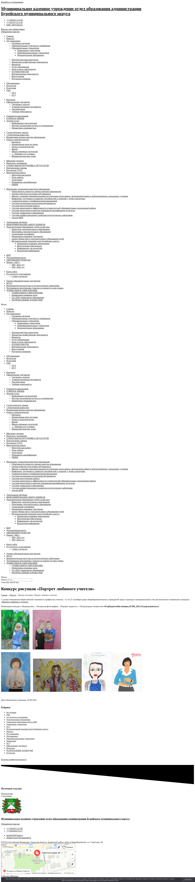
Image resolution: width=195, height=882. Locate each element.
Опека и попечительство (17, 139)
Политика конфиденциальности (14, 760)
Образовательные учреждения (25, 48)
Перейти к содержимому (12, 2)
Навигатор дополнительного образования (31, 229)
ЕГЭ (14, 95)
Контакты (10, 100)
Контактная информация (28, 251)
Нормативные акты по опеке (25, 144)
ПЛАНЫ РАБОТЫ (20, 72)
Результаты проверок (21, 79)
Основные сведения (21, 43)
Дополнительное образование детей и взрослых (28, 227)
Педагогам (11, 86)
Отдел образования (20, 67)
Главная (10, 36)
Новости (10, 38)
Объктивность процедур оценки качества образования (36, 191)
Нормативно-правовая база (24, 128)
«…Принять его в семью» (23, 154)
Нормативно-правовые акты (24, 295)
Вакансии (16, 64)
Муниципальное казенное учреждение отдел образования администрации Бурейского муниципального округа (65, 818)
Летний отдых (12, 121)
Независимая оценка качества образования (25, 137)
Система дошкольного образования (28, 213)
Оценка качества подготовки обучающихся (31, 194)
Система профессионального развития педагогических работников (42, 215)
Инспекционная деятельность (25, 74)
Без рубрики (11, 712)
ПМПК (15, 184)
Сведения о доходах (21, 104)
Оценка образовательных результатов (23, 281)
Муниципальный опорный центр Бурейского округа (35, 241)
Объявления (11, 741)
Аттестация (17, 180)
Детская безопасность (16, 257)
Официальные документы (18, 102)
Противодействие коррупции (25, 60)
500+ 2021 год (18, 265)
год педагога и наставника (17, 717)
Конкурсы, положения (16, 163)
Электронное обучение (16, 222)
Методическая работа (16, 173)
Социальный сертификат (23, 234)
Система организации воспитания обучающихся (34, 203)
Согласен (188, 879)
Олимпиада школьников (17, 116)
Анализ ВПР (17, 218)
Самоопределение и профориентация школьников (34, 201)
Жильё (15, 149)
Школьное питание (15, 161)
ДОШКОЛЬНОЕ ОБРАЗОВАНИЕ (22, 290)
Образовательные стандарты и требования (31, 46)
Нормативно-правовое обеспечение (33, 243)
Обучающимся (13, 83)
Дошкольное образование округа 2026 (21, 722)
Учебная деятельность (22, 111)
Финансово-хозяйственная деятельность (30, 62)
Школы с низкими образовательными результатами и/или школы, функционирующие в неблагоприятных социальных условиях (70, 196)
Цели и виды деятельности (24, 69)
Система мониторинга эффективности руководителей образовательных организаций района (54, 208)
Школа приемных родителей (25, 151)
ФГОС (9, 283)
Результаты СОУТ (14, 170)
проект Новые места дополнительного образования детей (38, 239)
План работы (17, 177)
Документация (18, 109)
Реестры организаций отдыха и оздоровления (32, 125)
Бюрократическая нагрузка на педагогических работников (32, 286)
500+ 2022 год (18, 267)
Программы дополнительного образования (31, 232)
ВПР (8, 255)
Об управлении (13, 41)
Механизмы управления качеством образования (28, 189)
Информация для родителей (24, 123)
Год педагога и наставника (18, 274)
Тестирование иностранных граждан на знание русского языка (34, 288)
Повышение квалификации (24, 182)
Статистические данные (17, 132)
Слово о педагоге (19, 276)
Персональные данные (16, 168)
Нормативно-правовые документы (27, 236)
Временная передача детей (24, 156)
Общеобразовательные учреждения (33, 53)
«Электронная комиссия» (17, 135)
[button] (97, 304)
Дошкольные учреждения (28, 50)
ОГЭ (14, 93)
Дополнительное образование (30, 55)
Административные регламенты (26, 107)
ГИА (8, 90)
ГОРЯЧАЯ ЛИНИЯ (15, 118)
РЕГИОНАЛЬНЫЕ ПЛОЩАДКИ (27, 300)
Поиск (4, 580)
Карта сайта (11, 271)
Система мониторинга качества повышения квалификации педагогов (43, 210)
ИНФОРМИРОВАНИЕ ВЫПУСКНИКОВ (25, 224)
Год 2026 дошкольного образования (28, 297)
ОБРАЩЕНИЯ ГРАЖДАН (18, 260)
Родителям (11, 88)
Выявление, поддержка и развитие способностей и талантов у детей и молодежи (48, 198)
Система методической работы (26, 206)
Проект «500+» (13, 262)
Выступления (18, 76)
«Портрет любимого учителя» (14, 602)
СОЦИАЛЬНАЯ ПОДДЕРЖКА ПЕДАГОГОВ (27, 165)
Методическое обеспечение (29, 246)
